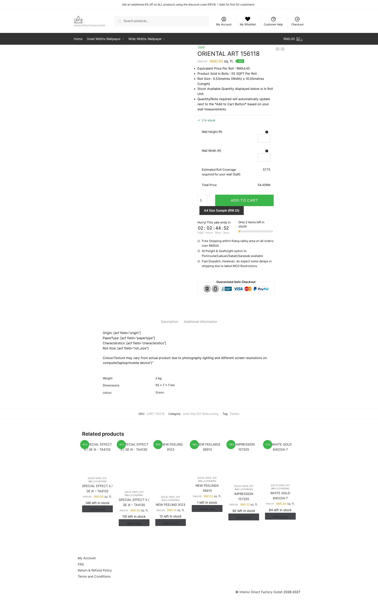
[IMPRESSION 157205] (243, 460)
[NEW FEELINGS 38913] (207, 456)
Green (160, 392)
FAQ (81, 564)
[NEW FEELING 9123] (170, 466)
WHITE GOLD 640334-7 (280, 495)
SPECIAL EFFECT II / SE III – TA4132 (97, 488)
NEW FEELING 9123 (170, 505)
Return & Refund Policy (95, 570)
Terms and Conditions (94, 576)
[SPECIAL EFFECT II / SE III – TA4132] (97, 456)
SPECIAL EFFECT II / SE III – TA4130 (134, 502)
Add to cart (244, 200)
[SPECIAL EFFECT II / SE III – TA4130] (134, 463)
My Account (224, 24)
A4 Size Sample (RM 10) (221, 210)
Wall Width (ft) (211, 151)
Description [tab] (169, 322)
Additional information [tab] (200, 322)
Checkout (297, 24)
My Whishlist (248, 24)
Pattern (234, 413)
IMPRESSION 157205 (243, 496)
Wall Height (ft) (212, 132)
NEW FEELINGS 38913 (207, 488)
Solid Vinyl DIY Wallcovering (201, 413)
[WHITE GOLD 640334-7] (280, 460)
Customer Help (273, 24)
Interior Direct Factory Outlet (261, 592)
